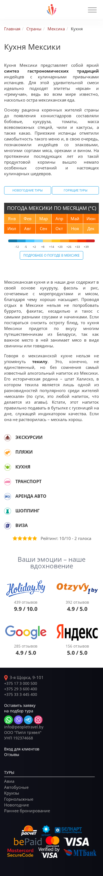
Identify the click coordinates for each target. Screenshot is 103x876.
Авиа (9, 781)
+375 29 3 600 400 (20, 688)
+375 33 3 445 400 (20, 694)
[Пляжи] (7, 452)
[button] (92, 10)
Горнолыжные (18, 799)
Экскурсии (29, 437)
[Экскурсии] (7, 437)
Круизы (11, 793)
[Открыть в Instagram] (38, 719)
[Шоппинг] (7, 511)
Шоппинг (27, 511)
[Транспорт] (7, 481)
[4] (29, 538)
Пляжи (24, 452)
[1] (14, 538)
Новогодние (16, 805)
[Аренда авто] (7, 496)
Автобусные (16, 787)
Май (75, 218)
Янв (12, 218)
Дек (90, 228)
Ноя (75, 228)
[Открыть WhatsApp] (8, 719)
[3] (24, 538)
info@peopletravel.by (23, 726)
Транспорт (28, 481)
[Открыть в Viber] (18, 719)
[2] (19, 538)
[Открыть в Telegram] (28, 719)
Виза (21, 525)
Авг (27, 228)
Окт (59, 228)
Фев (28, 218)
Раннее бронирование (27, 810)
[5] (34, 538)
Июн (91, 218)
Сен (43, 228)
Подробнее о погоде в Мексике (51, 255)
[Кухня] (7, 467)
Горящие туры (75, 190)
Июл (11, 228)
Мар (43, 218)
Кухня (22, 467)
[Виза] (7, 525)
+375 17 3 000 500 (20, 683)
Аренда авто (30, 496)
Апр (59, 218)
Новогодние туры (27, 190)
